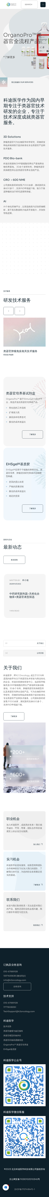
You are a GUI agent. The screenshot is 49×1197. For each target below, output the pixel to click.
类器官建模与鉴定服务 (13, 1031)
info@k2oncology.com (14, 980)
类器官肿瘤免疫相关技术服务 (20, 351)
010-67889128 (10, 971)
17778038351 (9, 1007)
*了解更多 (9, 57)
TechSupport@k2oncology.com (19, 1011)
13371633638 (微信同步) (14, 976)
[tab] (24, 643)
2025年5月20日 (15, 584)
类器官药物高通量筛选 (13, 1040)
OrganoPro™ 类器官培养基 (15, 1044)
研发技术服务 (8, 355)
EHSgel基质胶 (9, 1049)
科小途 (25, 580)
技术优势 (7, 1026)
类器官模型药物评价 (12, 1035)
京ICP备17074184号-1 (24, 1189)
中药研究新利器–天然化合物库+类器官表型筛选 (24, 595)
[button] (8, 311)
